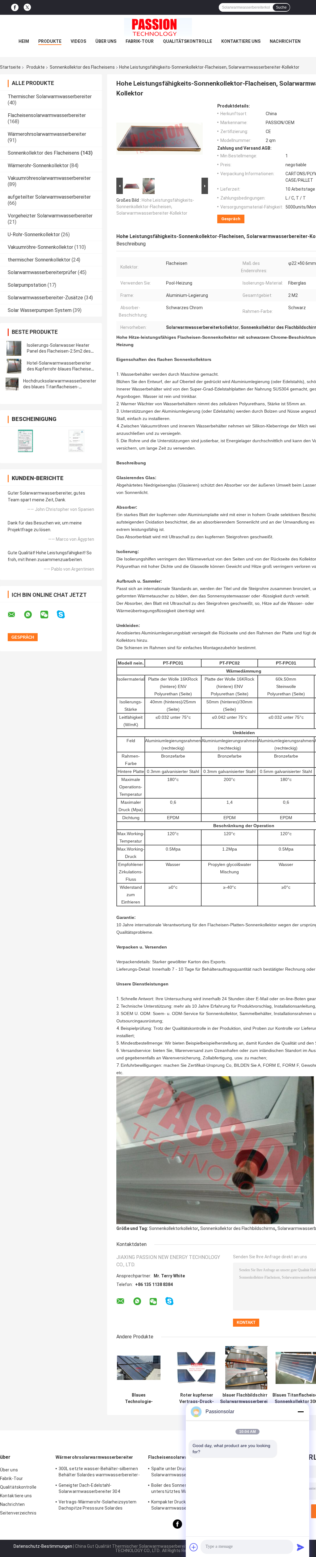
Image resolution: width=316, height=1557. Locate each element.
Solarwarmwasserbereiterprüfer (42, 272)
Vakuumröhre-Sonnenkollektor (40, 247)
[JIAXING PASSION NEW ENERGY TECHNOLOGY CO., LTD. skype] (65, 615)
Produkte (49, 41)
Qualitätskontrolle (187, 41)
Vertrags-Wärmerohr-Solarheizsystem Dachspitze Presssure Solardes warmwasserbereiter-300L (97, 1505)
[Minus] (300, 1411)
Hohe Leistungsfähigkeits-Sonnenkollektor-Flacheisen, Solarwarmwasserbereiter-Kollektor (155, 207)
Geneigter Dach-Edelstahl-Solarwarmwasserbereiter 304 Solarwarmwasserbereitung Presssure (98, 1489)
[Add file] (193, 1547)
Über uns (105, 41)
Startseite (10, 67)
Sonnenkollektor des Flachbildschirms (237, 1228)
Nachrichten (285, 41)
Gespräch (230, 218)
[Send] (301, 1547)
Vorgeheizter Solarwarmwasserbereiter (50, 216)
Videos (78, 41)
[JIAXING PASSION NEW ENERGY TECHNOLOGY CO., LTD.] (158, 27)
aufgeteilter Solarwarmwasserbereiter (49, 197)
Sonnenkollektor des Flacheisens (82, 67)
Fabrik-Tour (140, 41)
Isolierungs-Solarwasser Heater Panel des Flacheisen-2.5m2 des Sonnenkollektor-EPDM (59, 351)
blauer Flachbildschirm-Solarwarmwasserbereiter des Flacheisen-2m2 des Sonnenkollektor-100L (247, 1398)
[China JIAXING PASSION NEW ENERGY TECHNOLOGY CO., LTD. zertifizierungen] (25, 441)
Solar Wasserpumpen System (40, 310)
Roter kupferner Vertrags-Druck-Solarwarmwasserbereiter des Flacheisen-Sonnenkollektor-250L (196, 1398)
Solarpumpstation (27, 285)
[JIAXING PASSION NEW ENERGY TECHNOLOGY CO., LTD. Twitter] (27, 7)
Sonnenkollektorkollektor (173, 1228)
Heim (24, 41)
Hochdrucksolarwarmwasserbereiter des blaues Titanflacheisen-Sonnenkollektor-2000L (59, 386)
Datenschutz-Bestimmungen (43, 1546)
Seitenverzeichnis (18, 1512)
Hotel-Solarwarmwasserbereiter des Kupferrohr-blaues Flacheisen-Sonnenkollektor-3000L (61, 369)
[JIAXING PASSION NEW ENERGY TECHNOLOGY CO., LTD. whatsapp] (32, 615)
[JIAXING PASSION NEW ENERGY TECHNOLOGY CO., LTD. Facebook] (14, 7)
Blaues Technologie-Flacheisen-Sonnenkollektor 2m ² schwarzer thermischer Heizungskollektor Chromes (138, 1398)
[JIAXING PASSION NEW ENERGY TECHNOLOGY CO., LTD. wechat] (48, 615)
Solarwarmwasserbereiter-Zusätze (45, 298)
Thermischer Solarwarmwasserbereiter (50, 96)
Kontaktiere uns (240, 41)
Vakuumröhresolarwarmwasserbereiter (49, 178)
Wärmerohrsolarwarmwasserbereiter (47, 134)
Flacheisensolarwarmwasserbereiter (47, 115)
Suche (281, 7)
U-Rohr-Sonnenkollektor (34, 234)
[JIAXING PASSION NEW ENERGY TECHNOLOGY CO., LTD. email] (15, 615)
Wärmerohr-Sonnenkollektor (38, 165)
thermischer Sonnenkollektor (39, 260)
